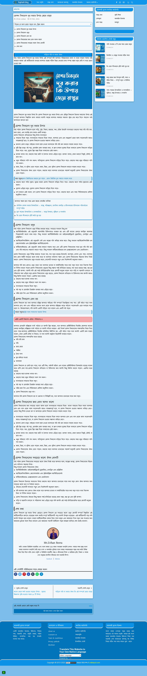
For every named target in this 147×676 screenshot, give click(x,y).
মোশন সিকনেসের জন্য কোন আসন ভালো (29, 39)
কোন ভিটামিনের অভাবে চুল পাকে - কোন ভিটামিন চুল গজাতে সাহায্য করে (47, 178)
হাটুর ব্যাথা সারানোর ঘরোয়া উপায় (35, 312)
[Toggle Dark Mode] (128, 2)
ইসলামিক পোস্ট (80, 641)
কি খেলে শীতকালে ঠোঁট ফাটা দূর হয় (29, 215)
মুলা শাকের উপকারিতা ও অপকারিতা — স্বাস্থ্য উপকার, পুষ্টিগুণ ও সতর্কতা (41, 212)
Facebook (49, 559)
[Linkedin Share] (28, 574)
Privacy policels (53, 641)
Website (57, 559)
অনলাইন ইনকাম (80, 638)
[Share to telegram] (41, 574)
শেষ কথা (20, 46)
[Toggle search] (132, 2)
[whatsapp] (120, 2)
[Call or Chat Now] (3, 672)
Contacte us (52, 634)
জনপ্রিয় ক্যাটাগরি (80, 631)
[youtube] (123, 2)
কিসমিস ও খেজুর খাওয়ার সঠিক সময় (118, 55)
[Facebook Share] (15, 574)
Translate (75, 658)
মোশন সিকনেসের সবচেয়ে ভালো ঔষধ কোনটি (31, 43)
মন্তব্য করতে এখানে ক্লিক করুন (54, 611)
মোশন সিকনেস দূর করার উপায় (26, 29)
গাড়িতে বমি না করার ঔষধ (53, 54)
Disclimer (51, 645)
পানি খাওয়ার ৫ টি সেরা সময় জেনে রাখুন (119, 44)
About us (51, 631)
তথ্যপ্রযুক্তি (78, 634)
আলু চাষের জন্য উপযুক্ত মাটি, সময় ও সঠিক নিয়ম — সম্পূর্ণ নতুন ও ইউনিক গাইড (118, 80)
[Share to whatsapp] (37, 574)
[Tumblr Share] (33, 574)
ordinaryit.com (94, 663)
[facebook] (116, 2)
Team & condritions (55, 638)
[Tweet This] (20, 574)
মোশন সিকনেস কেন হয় (24, 36)
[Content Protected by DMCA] (71, 663)
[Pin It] (24, 574)
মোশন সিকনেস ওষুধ (23, 32)
